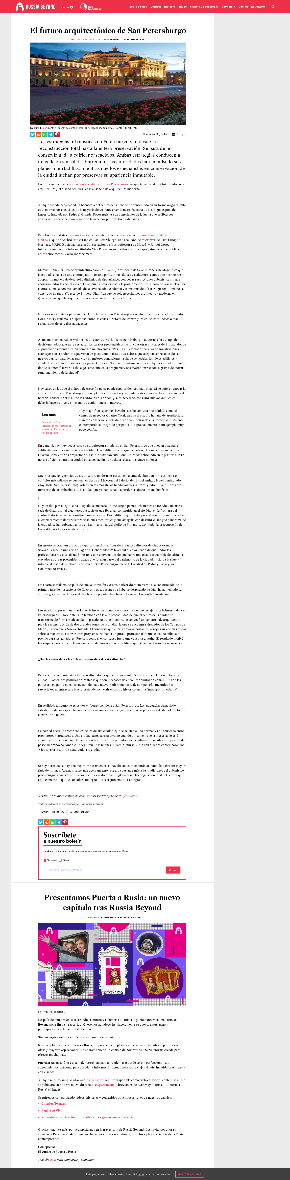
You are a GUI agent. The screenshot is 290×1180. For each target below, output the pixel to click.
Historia (169, 6)
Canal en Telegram (54, 1103)
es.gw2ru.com (105, 1085)
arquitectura (79, 811)
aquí (53, 1160)
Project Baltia (127, 796)
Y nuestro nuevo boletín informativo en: (87, 1117)
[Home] (20, 6)
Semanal (52, 860)
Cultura (156, 6)
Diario (66, 860)
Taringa (180, 134)
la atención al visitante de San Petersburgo (98, 184)
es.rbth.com (95, 1080)
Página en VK (50, 1110)
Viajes (182, 6)
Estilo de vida (138, 6)
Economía (228, 6)
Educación (258, 6)
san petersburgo (52, 811)
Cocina (243, 6)
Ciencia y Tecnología (204, 6)
